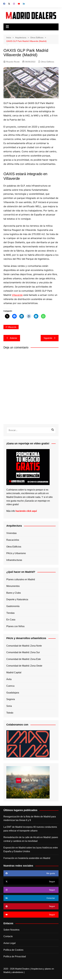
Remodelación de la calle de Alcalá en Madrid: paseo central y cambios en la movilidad (30, 839)
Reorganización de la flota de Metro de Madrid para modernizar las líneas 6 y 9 (29, 818)
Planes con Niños (15, 626)
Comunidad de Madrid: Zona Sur (23, 652)
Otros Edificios (47, 62)
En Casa (10, 619)
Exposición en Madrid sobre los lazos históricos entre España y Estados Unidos (30, 849)
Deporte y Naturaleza (17, 599)
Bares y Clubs (13, 593)
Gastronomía (12, 606)
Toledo (9, 713)
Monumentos (13, 586)
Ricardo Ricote (13, 62)
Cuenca (10, 686)
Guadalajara (12, 692)
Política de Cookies (13, 950)
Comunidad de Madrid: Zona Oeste (24, 666)
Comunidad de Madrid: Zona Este (23, 659)
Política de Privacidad (14, 956)
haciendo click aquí (26, 511)
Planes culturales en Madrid (20, 579)
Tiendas (10, 613)
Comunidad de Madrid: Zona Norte (24, 646)
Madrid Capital (13, 672)
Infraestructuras (14, 560)
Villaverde (17, 294)
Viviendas (11, 533)
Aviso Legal (9, 943)
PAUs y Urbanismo (16, 553)
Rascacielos (12, 540)
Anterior (13, 338)
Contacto (8, 936)
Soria (9, 706)
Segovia (10, 699)
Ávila (9, 679)
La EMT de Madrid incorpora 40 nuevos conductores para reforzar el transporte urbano (30, 829)
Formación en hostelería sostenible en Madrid (26, 858)
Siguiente (48, 338)
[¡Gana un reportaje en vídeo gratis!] (28, 467)
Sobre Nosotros (11, 930)
